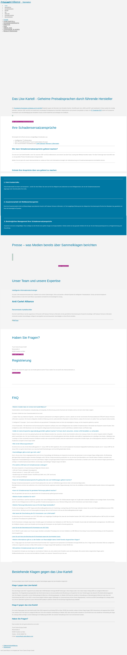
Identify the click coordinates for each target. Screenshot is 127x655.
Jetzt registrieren (63, 266)
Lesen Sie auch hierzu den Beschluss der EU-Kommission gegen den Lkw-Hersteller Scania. (36, 536)
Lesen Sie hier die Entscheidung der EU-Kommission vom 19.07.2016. (30, 527)
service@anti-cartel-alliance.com (24, 636)
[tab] (29, 407)
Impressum (7, 647)
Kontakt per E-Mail (18, 354)
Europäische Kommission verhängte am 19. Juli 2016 (28, 108)
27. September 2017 (96, 110)
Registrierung (16, 373)
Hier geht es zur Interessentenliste (23, 121)
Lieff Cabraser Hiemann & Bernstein (47, 143)
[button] (26, 2)
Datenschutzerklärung (10, 645)
